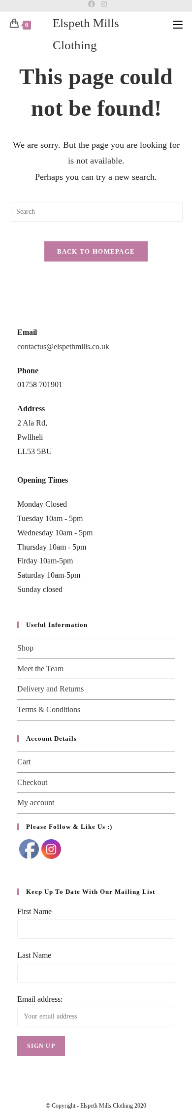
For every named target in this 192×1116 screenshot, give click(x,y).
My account (35, 802)
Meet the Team (40, 668)
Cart (24, 761)
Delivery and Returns (50, 689)
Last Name (34, 955)
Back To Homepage (96, 251)
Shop (25, 648)
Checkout (32, 782)
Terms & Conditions (48, 709)
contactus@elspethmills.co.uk (63, 346)
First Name (34, 911)
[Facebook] (91, 4)
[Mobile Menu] (178, 24)
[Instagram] (102, 4)
